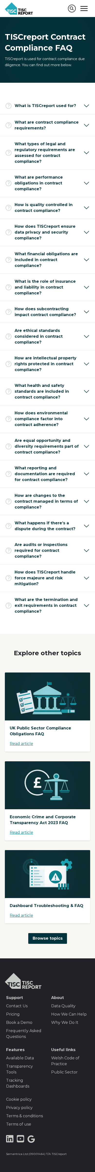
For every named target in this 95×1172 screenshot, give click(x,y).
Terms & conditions (24, 1116)
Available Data (20, 1058)
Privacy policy (19, 1107)
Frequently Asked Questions (23, 1033)
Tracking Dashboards (17, 1083)
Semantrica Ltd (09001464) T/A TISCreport (36, 1154)
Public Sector (64, 1072)
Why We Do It (64, 1022)
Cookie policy (19, 1099)
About (57, 997)
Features (15, 1049)
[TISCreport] (19, 8)
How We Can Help (69, 1014)
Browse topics (48, 938)
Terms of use (18, 1124)
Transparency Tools (19, 1069)
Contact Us (17, 1006)
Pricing (13, 1014)
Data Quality (63, 1006)
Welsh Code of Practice (65, 1061)
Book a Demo (19, 1022)
